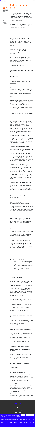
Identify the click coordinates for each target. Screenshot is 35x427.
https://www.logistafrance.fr (21, 13)
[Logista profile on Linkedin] (17, 407)
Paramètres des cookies (5, 11)
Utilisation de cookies (5, 8)
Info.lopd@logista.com (25, 388)
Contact (4, 5)
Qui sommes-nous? (17, 410)
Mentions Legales (4, 20)
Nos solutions (17, 412)
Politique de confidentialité (5, 23)
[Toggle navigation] (34, 1)
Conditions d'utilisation (4, 14)
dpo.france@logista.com (15, 391)
